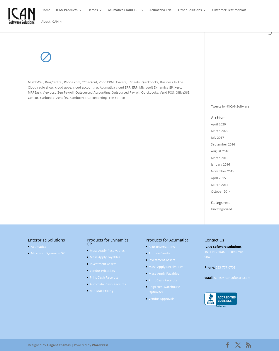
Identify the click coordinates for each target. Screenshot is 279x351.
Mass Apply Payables (105, 257)
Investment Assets (103, 264)
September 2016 (223, 144)
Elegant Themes (59, 345)
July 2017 (217, 137)
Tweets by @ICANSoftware (230, 106)
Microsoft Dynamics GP (48, 253)
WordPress (100, 345)
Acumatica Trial (161, 10)
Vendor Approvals (162, 299)
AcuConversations (162, 247)
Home (45, 10)
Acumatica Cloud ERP (124, 10)
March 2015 (219, 185)
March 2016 (219, 158)
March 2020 (219, 131)
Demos (93, 10)
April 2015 (218, 178)
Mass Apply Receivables (107, 250)
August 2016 (220, 151)
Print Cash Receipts (104, 277)
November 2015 (222, 171)
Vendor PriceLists (102, 271)
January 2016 (220, 164)
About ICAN (50, 22)
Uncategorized (221, 209)
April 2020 (218, 124)
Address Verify (159, 253)
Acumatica (38, 247)
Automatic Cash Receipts (108, 284)
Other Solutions (190, 10)
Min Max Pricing (101, 291)
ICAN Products (67, 10)
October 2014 (221, 191)
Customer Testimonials (229, 10)
